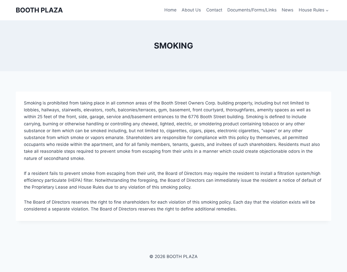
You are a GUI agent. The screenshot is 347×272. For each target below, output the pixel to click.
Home (170, 9)
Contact (214, 9)
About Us (191, 9)
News (287, 9)
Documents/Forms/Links (252, 9)
